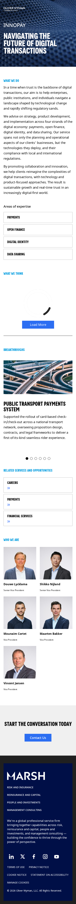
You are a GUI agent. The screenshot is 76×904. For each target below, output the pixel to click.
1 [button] (27, 458)
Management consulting (24, 810)
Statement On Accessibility (49, 874)
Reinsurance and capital (24, 795)
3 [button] (36, 458)
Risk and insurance (20, 787)
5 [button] (44, 458)
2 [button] (31, 458)
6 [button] (49, 458)
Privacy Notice (39, 867)
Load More (38, 324)
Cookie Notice (17, 874)
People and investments (23, 802)
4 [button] (40, 458)
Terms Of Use (16, 867)
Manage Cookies (18, 882)
